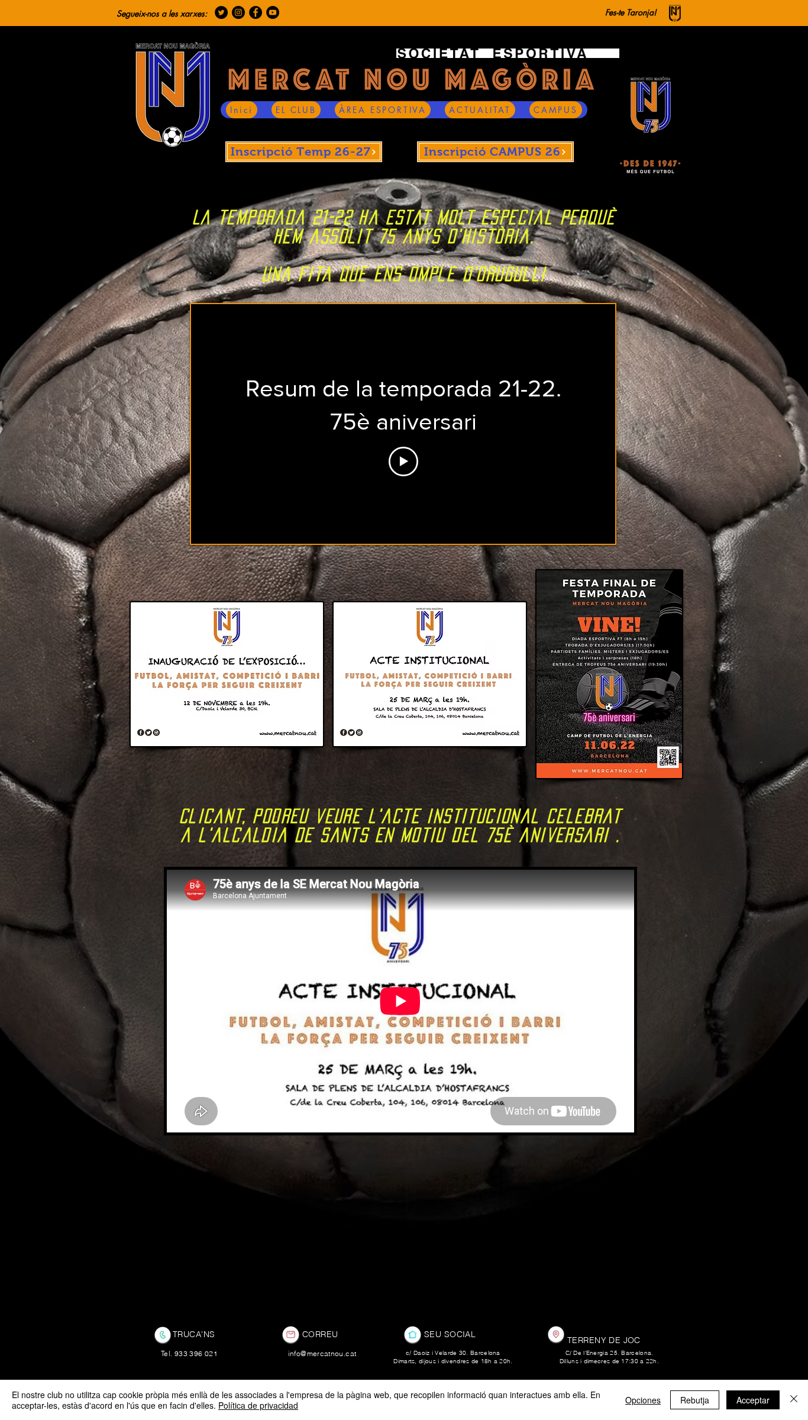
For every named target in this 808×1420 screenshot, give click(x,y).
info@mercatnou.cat (322, 1353)
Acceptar (753, 1400)
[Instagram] (238, 12)
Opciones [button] (643, 1400)
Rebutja (694, 1400)
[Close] (794, 1400)
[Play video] (403, 461)
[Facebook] (255, 12)
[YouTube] (272, 12)
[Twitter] (221, 12)
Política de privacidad (258, 1405)
